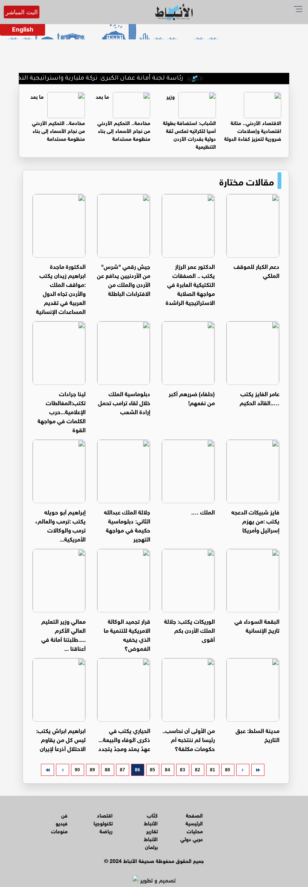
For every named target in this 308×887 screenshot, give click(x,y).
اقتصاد (105, 814)
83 (182, 769)
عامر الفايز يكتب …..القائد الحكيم (259, 397)
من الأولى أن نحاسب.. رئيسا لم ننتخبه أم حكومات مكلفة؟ (188, 739)
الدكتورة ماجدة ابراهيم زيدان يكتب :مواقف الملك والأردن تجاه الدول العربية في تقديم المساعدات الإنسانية (61, 288)
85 (152, 769)
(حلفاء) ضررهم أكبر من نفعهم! (192, 397)
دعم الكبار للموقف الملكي (256, 270)
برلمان (151, 846)
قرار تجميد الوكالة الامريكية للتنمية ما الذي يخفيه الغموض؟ (127, 634)
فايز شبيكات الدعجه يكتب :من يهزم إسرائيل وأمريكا (255, 520)
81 (212, 769)
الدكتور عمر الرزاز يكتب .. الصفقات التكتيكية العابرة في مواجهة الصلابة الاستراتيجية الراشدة (190, 284)
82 (197, 769)
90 (77, 769)
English (22, 29)
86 (137, 769)
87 (122, 769)
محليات (195, 830)
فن (64, 814)
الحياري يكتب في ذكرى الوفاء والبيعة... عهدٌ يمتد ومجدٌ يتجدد (124, 739)
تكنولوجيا (103, 822)
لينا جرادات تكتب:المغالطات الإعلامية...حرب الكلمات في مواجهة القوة (62, 411)
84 (167, 769)
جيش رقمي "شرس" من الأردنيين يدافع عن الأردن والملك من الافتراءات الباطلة (123, 279)
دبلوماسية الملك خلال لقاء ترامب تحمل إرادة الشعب (124, 402)
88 (107, 769)
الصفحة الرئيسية (194, 818)
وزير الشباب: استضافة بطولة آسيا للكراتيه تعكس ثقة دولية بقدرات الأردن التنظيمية (189, 121)
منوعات (59, 830)
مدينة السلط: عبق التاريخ (257, 734)
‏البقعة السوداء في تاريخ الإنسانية (256, 625)
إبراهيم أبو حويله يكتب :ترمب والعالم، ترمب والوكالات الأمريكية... (60, 524)
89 (92, 769)
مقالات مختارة (246, 180)
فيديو (62, 822)
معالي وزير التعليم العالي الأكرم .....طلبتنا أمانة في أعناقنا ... (63, 634)
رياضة (106, 830)
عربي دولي (191, 838)
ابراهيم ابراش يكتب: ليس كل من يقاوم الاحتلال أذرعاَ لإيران (61, 739)
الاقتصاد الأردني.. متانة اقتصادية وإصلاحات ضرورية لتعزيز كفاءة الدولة (252, 130)
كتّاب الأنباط (151, 818)
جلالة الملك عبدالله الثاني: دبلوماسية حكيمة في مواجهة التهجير (127, 524)
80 (227, 769)
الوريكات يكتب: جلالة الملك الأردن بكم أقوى (189, 629)
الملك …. (203, 511)
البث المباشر (22, 12)
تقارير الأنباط (151, 834)
